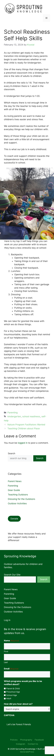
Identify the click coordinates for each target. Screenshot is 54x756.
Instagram (20, 744)
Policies (14, 739)
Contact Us (33, 744)
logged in (23, 443)
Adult (8, 698)
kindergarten (14, 416)
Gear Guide (14, 490)
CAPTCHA (9, 715)
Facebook (39, 739)
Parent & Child (13, 688)
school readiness (31, 416)
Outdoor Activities (17, 503)
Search (11, 453)
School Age (11, 695)
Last (6, 662)
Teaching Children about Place (23, 428)
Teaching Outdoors (18, 494)
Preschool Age (13, 692)
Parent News (14, 481)
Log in (7, 620)
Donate (14, 518)
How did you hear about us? (18, 704)
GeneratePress (27, 752)
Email (11, 668)
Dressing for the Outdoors (21, 499)
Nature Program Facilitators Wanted (26, 424)
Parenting (12, 412)
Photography (26, 739)
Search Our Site (12, 574)
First (6, 651)
